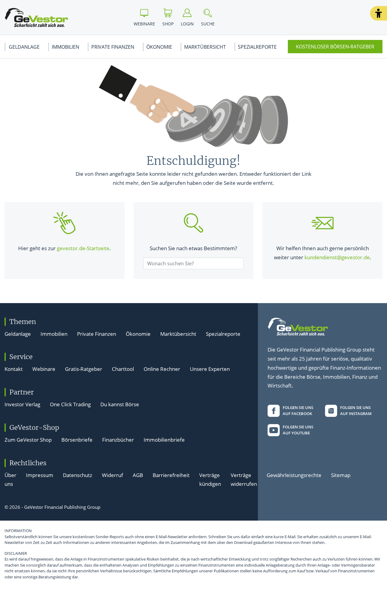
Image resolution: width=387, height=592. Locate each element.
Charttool (123, 368)
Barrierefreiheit (171, 475)
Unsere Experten (210, 368)
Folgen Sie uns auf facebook (298, 410)
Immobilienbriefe (164, 439)
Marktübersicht (205, 47)
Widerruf (112, 475)
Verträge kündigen (210, 480)
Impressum (39, 475)
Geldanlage (24, 47)
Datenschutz (77, 475)
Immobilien (65, 47)
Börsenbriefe (77, 439)
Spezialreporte (257, 47)
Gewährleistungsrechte (294, 475)
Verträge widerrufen (244, 480)
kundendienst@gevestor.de (337, 257)
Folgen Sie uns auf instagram (356, 410)
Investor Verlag (22, 404)
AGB (138, 475)
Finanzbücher (118, 439)
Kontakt (14, 368)
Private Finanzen (112, 47)
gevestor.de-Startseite (83, 248)
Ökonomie (159, 47)
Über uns (10, 480)
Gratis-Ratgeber (83, 368)
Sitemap (340, 475)
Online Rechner (162, 368)
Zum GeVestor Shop (28, 439)
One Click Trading (70, 404)
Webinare (43, 368)
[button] (378, 13)
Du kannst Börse (119, 404)
